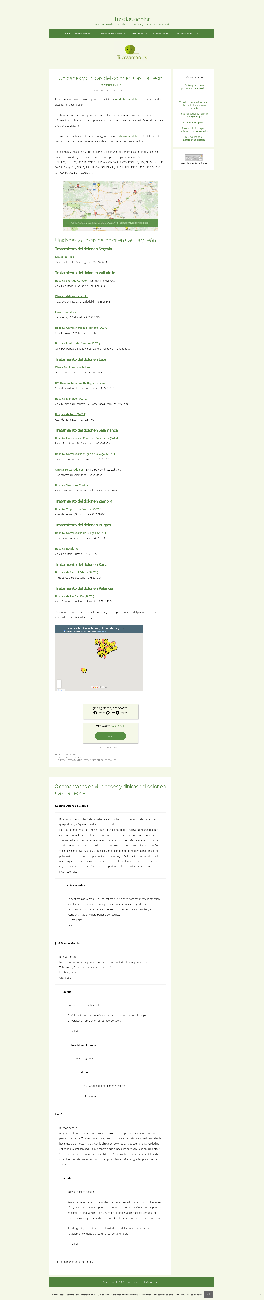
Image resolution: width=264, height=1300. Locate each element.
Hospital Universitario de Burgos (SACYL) (80, 533)
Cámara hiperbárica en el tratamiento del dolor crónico (87, 760)
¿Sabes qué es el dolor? (70, 757)
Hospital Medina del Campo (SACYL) (77, 343)
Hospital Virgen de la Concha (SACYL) (78, 509)
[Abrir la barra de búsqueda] (198, 33)
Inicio (67, 33)
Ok (209, 1294)
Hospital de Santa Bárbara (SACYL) (76, 572)
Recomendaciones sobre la (194, 115)
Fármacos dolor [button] (160, 33)
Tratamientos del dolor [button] (111, 33)
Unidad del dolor (67, 754)
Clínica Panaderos (66, 312)
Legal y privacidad (134, 1282)
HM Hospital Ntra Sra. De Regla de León (80, 383)
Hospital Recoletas (66, 548)
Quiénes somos (184, 33)
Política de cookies (152, 1282)
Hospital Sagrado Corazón (71, 280)
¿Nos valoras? (103, 726)
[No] (260, 1294)
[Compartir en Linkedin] (121, 713)
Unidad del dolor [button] (83, 33)
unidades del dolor (127, 99)
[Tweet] (110, 713)
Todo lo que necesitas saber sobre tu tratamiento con (193, 105)
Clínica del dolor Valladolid (71, 296)
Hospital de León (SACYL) (70, 414)
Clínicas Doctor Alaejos (69, 469)
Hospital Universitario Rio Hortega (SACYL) (81, 328)
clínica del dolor (129, 136)
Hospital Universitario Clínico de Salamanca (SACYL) (87, 438)
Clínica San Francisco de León (73, 367)
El (194, 122)
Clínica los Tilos (64, 257)
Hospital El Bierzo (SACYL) (71, 398)
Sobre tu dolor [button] (137, 33)
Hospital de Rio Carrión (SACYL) (74, 596)
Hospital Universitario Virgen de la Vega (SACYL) (85, 454)
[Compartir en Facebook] (99, 713)
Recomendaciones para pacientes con (193, 130)
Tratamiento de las (193, 138)
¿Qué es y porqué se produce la (194, 87)
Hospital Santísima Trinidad (72, 485)
